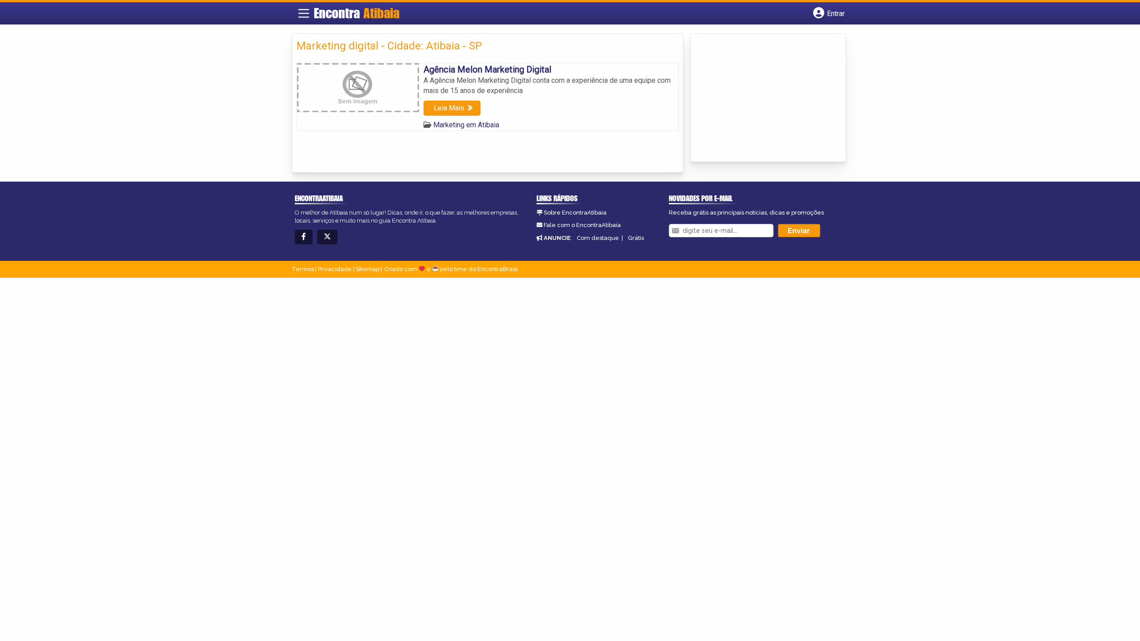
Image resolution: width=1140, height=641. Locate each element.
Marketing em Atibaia (466, 125)
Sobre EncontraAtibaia (575, 212)
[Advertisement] (762, 98)
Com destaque (598, 238)
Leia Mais (449, 108)
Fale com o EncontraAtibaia (582, 225)
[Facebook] (304, 237)
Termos (303, 269)
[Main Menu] (304, 13)
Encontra (356, 13)
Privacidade (335, 269)
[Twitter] (327, 237)
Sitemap (367, 269)
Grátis (636, 238)
